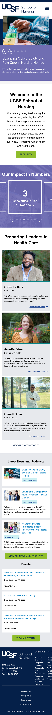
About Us (38, 657)
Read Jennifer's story (36, 371)
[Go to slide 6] (35, 219)
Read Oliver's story (37, 306)
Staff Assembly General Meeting (19, 595)
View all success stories (26, 445)
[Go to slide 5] (25, 51)
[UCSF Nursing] (19, 14)
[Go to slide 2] (14, 51)
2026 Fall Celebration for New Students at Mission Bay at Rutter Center (24, 574)
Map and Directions (39, 682)
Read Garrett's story (37, 436)
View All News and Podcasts (26, 556)
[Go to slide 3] (18, 51)
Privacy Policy (26, 695)
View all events (26, 638)
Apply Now (26, 154)
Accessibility (26, 691)
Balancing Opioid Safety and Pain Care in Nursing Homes (23, 60)
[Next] (10, 51)
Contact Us (39, 678)
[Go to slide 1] (17, 219)
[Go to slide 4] (22, 51)
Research (39, 676)
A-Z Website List (26, 704)
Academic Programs (39, 661)
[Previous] (4, 51)
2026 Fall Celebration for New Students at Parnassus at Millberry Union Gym (24, 617)
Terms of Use (26, 700)
